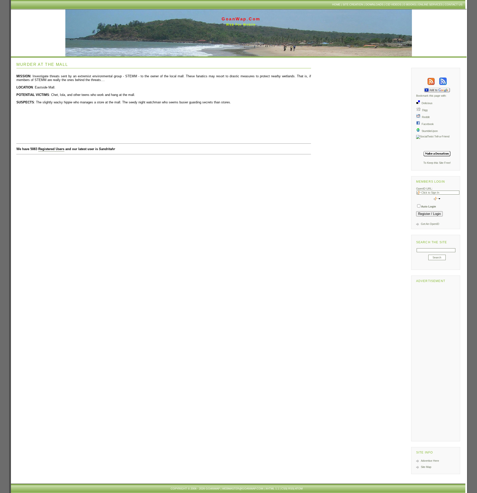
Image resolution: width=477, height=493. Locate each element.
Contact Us (453, 4)
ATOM (299, 488)
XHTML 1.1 (272, 488)
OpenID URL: (424, 188)
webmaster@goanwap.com (242, 488)
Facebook (427, 124)
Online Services (430, 4)
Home (336, 4)
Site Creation (353, 4)
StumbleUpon (429, 130)
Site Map (426, 466)
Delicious (426, 103)
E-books (409, 4)
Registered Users (51, 149)
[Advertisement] (437, 361)
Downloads (374, 4)
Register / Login (429, 214)
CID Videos (393, 4)
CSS (284, 488)
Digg (424, 110)
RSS (291, 488)
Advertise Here (430, 460)
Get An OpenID (430, 223)
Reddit (425, 117)
